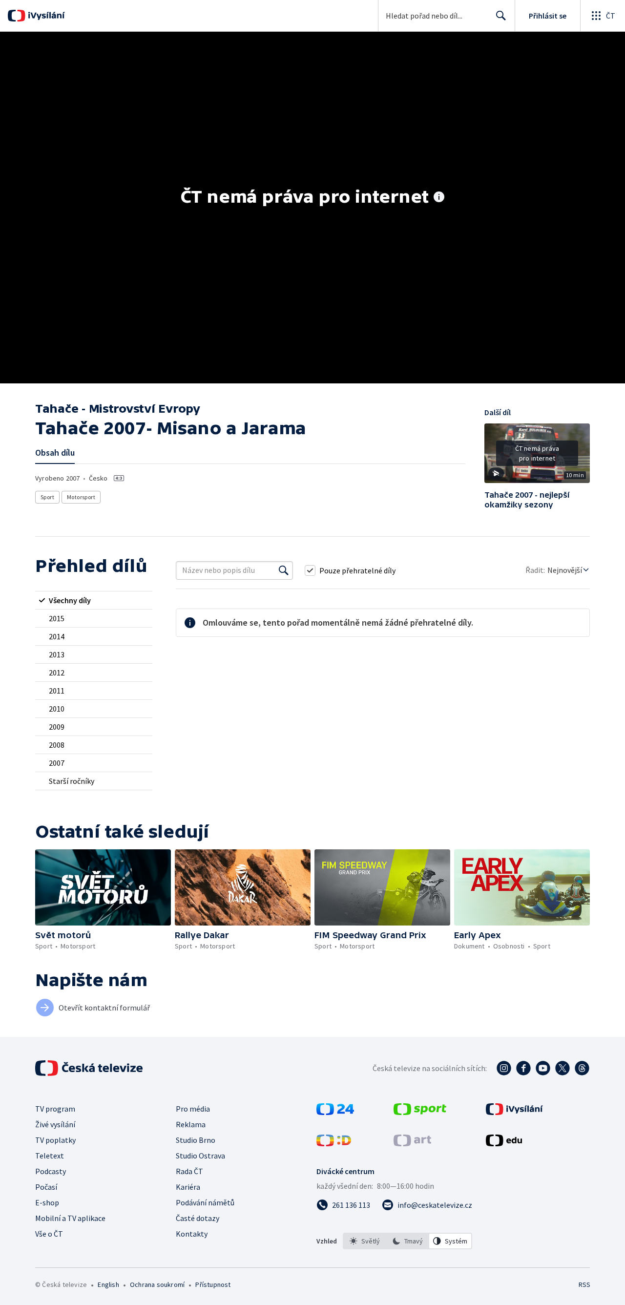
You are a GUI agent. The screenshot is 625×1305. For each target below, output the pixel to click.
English (108, 1284)
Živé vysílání (55, 1124)
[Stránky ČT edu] (504, 1143)
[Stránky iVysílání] (514, 1112)
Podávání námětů (205, 1202)
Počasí (46, 1187)
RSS (584, 1284)
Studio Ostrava (200, 1155)
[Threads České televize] (582, 1068)
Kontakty (192, 1234)
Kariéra (188, 1187)
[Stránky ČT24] (335, 1112)
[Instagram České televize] (504, 1068)
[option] (365, 1241)
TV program (55, 1109)
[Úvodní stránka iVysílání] (45, 15)
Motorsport (81, 497)
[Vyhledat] (283, 570)
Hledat (501, 15)
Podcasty (50, 1171)
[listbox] (407, 1241)
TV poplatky (55, 1140)
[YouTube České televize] (543, 1068)
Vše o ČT (49, 1234)
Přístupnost (212, 1284)
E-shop (47, 1202)
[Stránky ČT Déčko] (333, 1143)
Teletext (49, 1155)
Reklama (191, 1124)
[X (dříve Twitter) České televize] (562, 1068)
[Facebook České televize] (523, 1068)
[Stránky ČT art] (412, 1143)
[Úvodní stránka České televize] (90, 1068)
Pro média (193, 1109)
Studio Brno (195, 1140)
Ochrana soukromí (157, 1284)
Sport (47, 497)
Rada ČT (189, 1171)
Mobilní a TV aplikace (70, 1218)
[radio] (93, 600)
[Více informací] (439, 198)
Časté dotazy (197, 1218)
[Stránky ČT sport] (420, 1112)
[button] (537, 456)
